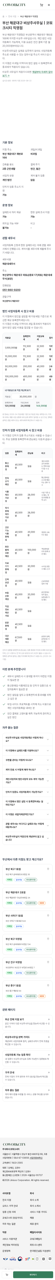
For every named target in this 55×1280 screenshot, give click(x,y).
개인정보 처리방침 (10, 1245)
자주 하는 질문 (9, 1224)
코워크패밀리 (36, 1239)
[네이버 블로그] (50, 1259)
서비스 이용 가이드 (38, 1212)
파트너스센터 (36, 1245)
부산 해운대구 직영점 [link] (29, 16)
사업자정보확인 (36, 1158)
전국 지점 (12, 16)
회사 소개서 (35, 1206)
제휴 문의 (34, 1224)
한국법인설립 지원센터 (40, 1251)
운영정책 (6, 1251)
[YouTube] (43, 1259)
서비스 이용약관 (9, 1239)
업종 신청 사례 (9, 1212)
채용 (32, 1218)
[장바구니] (41, 5)
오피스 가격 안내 (10, 1206)
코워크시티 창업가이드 (12, 1218)
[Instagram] (37, 1259)
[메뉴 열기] (49, 5)
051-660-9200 (11, 289)
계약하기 (33, 1274)
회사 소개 (34, 1200)
